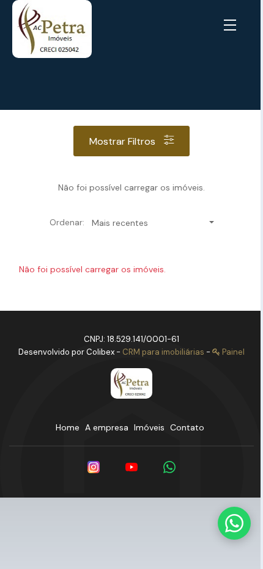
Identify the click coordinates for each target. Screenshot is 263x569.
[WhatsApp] (169, 467)
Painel (232, 352)
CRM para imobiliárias (163, 352)
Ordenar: (67, 222)
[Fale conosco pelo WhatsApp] (234, 523)
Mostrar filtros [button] (123, 141)
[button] (232, 25)
